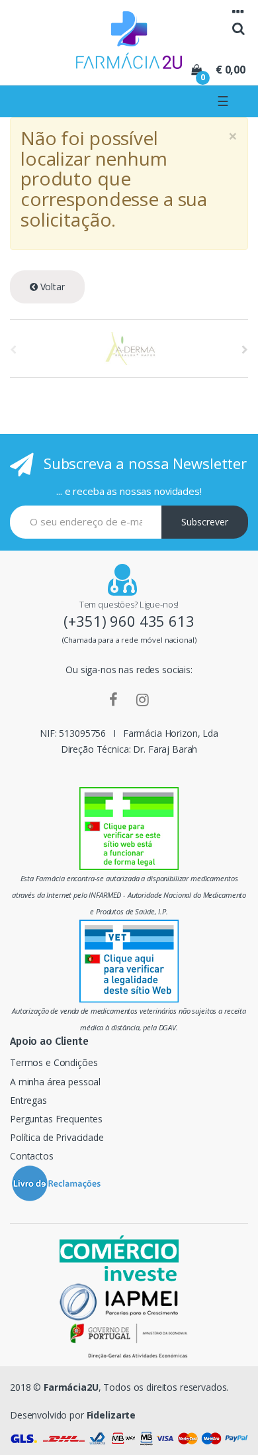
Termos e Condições (53, 1062)
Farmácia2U (71, 1387)
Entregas (28, 1100)
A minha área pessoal (55, 1081)
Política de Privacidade (57, 1137)
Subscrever (204, 521)
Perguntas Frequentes (56, 1118)
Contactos (32, 1156)
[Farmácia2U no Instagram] (142, 699)
